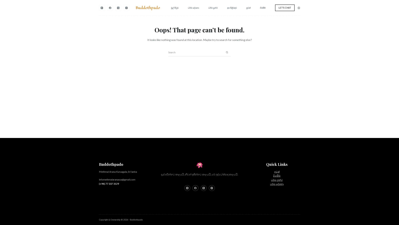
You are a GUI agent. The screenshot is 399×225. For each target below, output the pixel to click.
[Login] (299, 8)
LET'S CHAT (285, 7)
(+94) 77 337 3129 (109, 183)
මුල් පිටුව (175, 8)
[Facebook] (110, 8)
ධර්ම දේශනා (193, 8)
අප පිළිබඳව (232, 8)
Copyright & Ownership (109, 219)
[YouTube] (102, 8)
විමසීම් (263, 8)
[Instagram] (127, 8)
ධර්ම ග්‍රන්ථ (213, 8)
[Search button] (227, 52)
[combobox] (195, 52)
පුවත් (248, 8)
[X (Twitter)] (118, 8)
